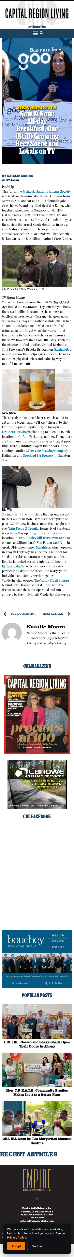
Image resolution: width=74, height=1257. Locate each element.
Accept (16, 1246)
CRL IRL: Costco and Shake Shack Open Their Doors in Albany (37, 1044)
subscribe (37, 26)
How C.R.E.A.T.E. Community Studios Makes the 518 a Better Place (37, 1092)
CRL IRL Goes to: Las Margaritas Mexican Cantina (37, 1141)
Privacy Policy (16, 1237)
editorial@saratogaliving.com (37, 1220)
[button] (35, 33)
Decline (37, 1246)
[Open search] (41, 33)
